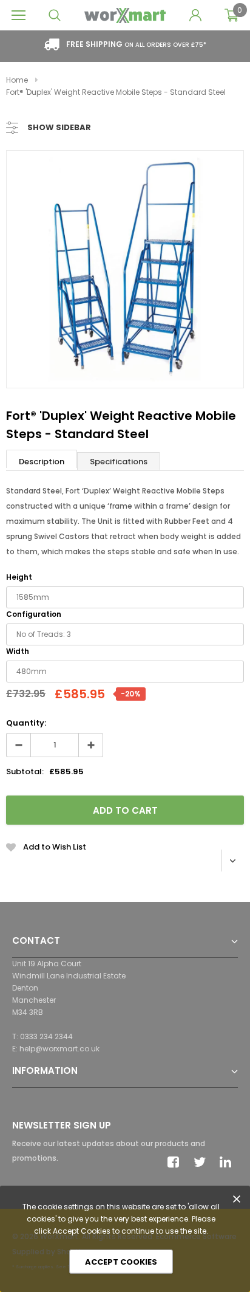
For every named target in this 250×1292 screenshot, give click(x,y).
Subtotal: (25, 771)
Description (41, 461)
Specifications (118, 461)
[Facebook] (176, 1161)
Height (19, 577)
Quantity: (26, 723)
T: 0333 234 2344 (42, 1036)
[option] (125, 269)
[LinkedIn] (229, 1161)
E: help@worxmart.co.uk (56, 1048)
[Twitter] (203, 1161)
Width (17, 651)
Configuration (33, 614)
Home (17, 80)
